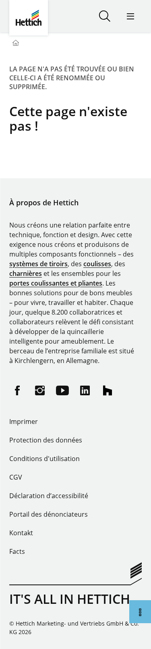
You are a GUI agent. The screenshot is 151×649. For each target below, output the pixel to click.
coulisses (97, 263)
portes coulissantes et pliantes (55, 283)
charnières (25, 273)
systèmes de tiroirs (38, 263)
